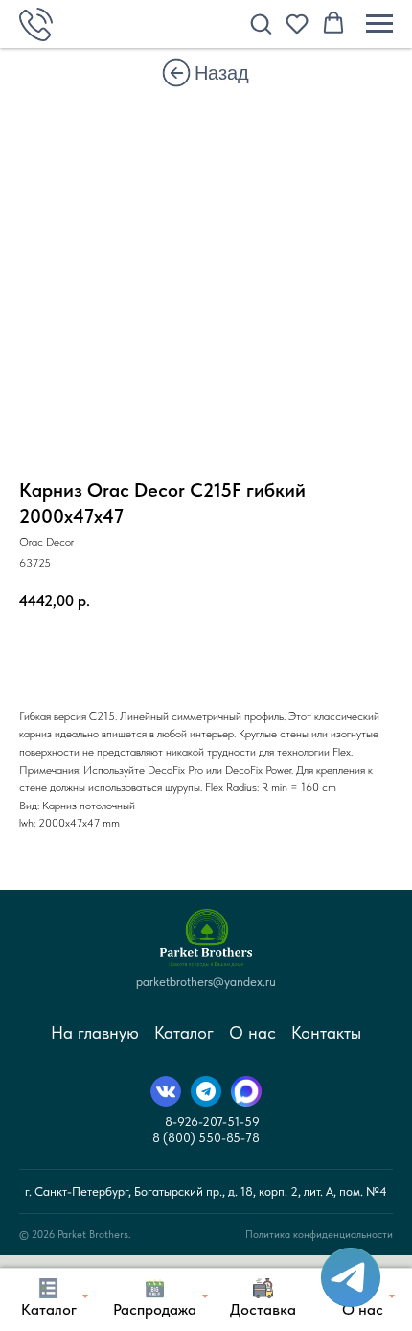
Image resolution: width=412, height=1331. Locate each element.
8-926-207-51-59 (212, 1121)
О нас (252, 1032)
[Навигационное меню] (379, 24)
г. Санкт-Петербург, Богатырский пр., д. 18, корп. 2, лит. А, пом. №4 (206, 1191)
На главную (95, 1032)
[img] (176, 73)
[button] (260, 23)
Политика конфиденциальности (319, 1234)
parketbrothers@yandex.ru (206, 981)
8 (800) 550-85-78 (206, 1138)
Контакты (326, 1032)
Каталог (184, 1032)
